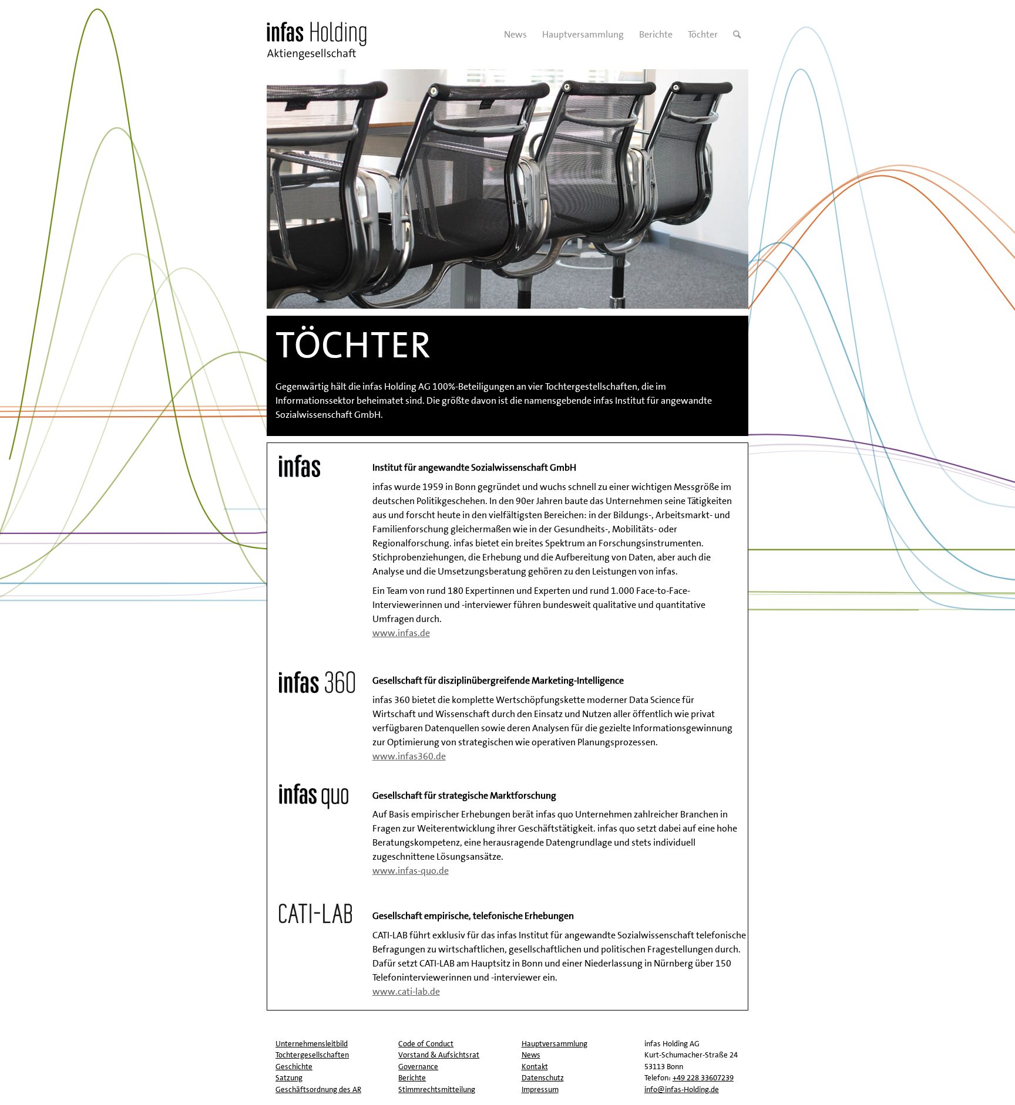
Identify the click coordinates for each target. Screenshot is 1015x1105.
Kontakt (535, 1067)
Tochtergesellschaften (312, 1055)
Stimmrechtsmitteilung (436, 1089)
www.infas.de (401, 633)
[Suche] (736, 34)
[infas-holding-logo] (321, 34)
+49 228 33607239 (703, 1078)
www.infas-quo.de (410, 870)
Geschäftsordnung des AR (318, 1089)
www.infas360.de (409, 756)
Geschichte (293, 1067)
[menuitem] (515, 34)
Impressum (540, 1089)
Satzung (289, 1078)
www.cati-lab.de (406, 991)
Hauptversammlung (554, 1044)
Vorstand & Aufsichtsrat (438, 1055)
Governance (418, 1067)
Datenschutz (543, 1078)
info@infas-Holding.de (681, 1089)
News (531, 1055)
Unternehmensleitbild (311, 1044)
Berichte (412, 1078)
